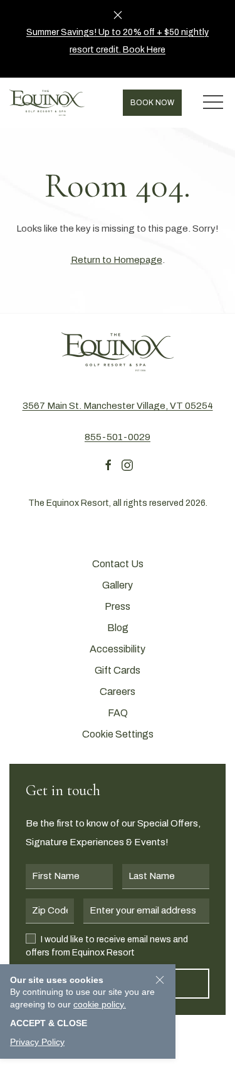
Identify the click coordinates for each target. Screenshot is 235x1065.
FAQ (118, 712)
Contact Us (118, 563)
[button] (213, 103)
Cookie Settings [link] (118, 734)
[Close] (117, 15)
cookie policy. (99, 1004)
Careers (117, 691)
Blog (117, 627)
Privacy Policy (37, 1042)
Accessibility (117, 649)
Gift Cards (117, 670)
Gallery (117, 585)
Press (117, 606)
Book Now (152, 102)
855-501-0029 (117, 437)
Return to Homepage (116, 260)
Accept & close (48, 1023)
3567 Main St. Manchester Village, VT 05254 (118, 406)
